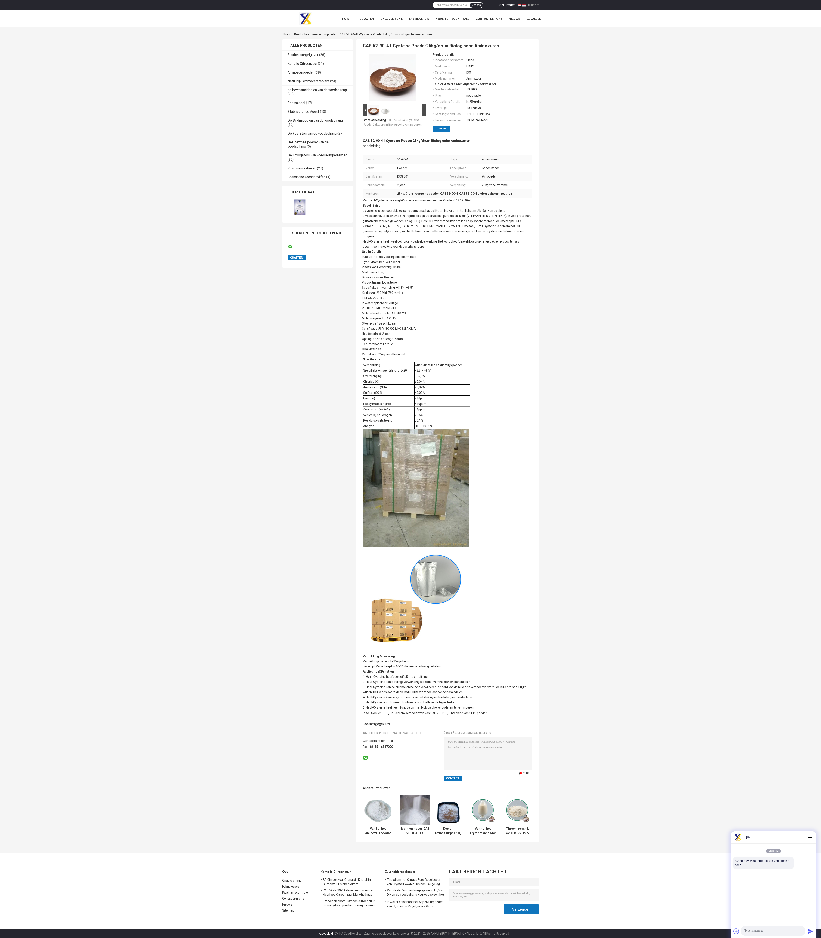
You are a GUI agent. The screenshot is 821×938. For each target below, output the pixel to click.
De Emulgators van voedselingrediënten (317, 155)
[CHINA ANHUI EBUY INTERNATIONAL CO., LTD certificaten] (299, 207)
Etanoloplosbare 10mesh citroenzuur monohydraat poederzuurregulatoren (349, 903)
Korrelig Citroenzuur (302, 64)
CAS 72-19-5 (379, 713)
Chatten (441, 128)
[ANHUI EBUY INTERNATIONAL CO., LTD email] (293, 247)
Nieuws (514, 19)
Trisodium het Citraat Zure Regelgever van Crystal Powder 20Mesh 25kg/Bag (413, 882)
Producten (365, 19)
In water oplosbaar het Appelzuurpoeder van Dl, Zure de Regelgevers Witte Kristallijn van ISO (415, 904)
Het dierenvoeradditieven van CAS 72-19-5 (418, 713)
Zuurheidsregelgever (303, 55)
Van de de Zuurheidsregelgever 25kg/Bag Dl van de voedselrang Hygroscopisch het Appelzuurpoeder (415, 893)
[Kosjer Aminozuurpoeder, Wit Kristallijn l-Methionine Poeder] (448, 810)
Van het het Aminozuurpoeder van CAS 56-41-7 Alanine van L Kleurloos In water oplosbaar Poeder (378, 831)
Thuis (286, 34)
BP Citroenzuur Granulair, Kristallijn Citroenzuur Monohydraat (347, 882)
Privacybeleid (324, 933)
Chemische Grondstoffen (306, 177)
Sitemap (288, 910)
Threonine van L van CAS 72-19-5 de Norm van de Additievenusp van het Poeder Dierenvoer (517, 831)
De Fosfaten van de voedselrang (312, 133)
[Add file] (736, 931)
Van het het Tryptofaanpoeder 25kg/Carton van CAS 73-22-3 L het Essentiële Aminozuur (483, 831)
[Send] (810, 931)
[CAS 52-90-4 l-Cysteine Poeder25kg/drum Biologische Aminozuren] (393, 78)
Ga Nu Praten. (507, 5)
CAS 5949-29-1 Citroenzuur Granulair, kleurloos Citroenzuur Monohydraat (348, 892)
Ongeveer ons (391, 19)
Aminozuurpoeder (324, 34)
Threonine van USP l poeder (468, 713)
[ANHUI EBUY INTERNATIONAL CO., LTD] (305, 18)
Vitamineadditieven (302, 168)
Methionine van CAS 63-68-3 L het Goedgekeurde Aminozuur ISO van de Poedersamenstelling (415, 831)
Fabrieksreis (419, 19)
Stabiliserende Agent (303, 112)
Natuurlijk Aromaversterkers (308, 81)
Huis (345, 19)
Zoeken (476, 5)
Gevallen (534, 19)
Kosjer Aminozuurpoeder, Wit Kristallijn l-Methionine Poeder (448, 831)
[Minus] (810, 837)
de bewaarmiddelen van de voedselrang (317, 90)
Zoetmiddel (296, 103)
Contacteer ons (489, 19)
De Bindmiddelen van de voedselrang (315, 120)
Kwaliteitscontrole (452, 19)
